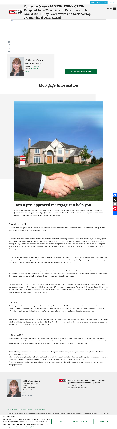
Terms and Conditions (39, 409)
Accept (59, 422)
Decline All (104, 422)
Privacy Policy (30, 427)
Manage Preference (80, 422)
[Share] (115, 213)
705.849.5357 (35, 66)
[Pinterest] (115, 208)
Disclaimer (30, 409)
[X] (115, 199)
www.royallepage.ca (12, 409)
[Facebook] (115, 195)
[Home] (15, 11)
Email (27, 71)
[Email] (115, 204)
